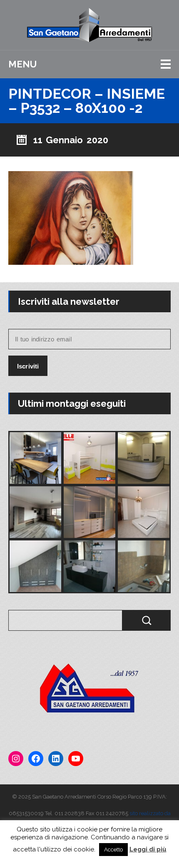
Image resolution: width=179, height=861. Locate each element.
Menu (22, 64)
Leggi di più (148, 849)
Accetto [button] (113, 849)
